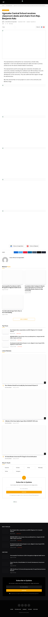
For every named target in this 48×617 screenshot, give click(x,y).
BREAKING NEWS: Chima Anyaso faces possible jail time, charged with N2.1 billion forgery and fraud (27, 337)
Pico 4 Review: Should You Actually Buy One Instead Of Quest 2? (21, 385)
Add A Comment (24, 319)
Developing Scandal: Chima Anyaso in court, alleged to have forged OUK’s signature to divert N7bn (27, 343)
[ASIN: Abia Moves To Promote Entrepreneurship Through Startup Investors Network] (5, 570)
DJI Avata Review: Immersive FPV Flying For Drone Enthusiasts (21, 456)
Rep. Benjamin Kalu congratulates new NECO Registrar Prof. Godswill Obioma (26, 330)
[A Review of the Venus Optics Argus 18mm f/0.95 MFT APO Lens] (24, 404)
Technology (18, 609)
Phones (30, 609)
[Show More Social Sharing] (15, 27)
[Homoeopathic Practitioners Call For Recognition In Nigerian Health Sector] (12, 277)
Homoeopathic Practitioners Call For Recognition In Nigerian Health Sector (11, 286)
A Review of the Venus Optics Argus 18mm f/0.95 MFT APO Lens (21, 421)
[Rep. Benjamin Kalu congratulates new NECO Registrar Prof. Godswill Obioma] (5, 331)
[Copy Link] (12, 27)
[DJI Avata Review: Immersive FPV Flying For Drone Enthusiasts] (24, 440)
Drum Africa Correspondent (11, 21)
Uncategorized (6, 10)
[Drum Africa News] (24, 2)
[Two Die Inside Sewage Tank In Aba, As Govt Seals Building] (12, 302)
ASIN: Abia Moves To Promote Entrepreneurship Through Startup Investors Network (28, 569)
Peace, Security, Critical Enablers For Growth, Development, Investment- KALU (27, 563)
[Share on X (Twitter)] (8, 27)
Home (11, 609)
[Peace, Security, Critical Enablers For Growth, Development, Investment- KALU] (5, 564)
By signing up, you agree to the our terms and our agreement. (24, 495)
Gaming (24, 609)
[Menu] (3, 2)
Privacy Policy (31, 495)
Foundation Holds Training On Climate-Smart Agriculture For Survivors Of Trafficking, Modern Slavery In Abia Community (35, 288)
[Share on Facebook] (6, 27)
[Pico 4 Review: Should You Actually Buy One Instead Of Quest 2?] (24, 369)
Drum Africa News (8, 387)
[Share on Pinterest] (10, 27)
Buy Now (35, 609)
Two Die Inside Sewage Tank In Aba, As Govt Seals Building (12, 311)
